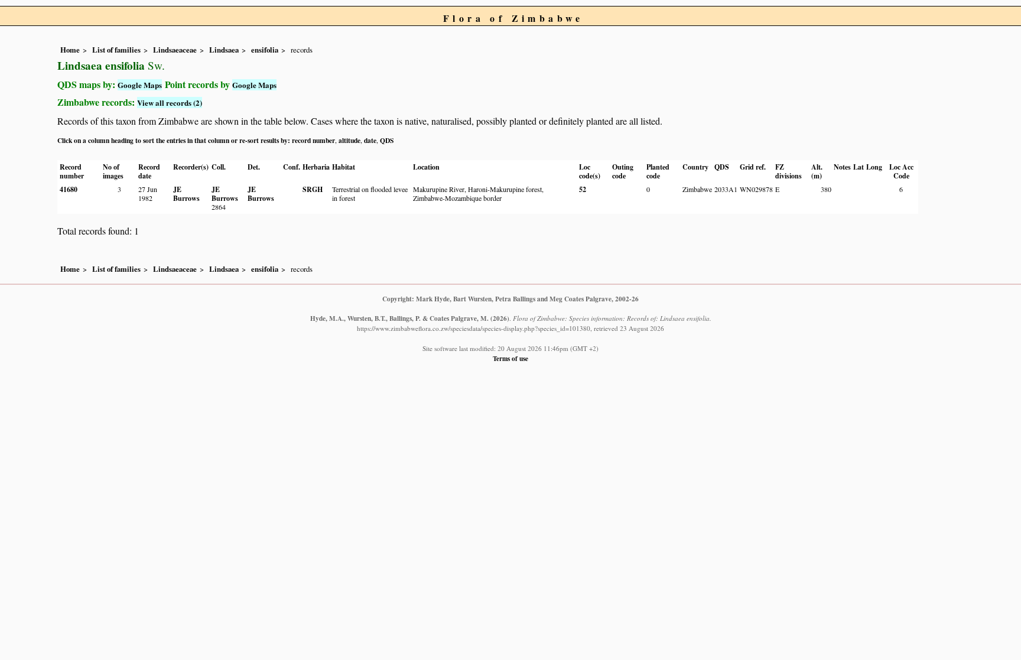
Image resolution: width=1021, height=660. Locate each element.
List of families (116, 49)
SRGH (313, 189)
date (370, 140)
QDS (387, 140)
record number (313, 140)
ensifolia (264, 49)
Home (70, 49)
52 (582, 189)
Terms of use (510, 358)
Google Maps (140, 84)
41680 (68, 189)
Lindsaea (224, 49)
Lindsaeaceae (175, 49)
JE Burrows (186, 193)
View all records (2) (169, 102)
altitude (349, 140)
